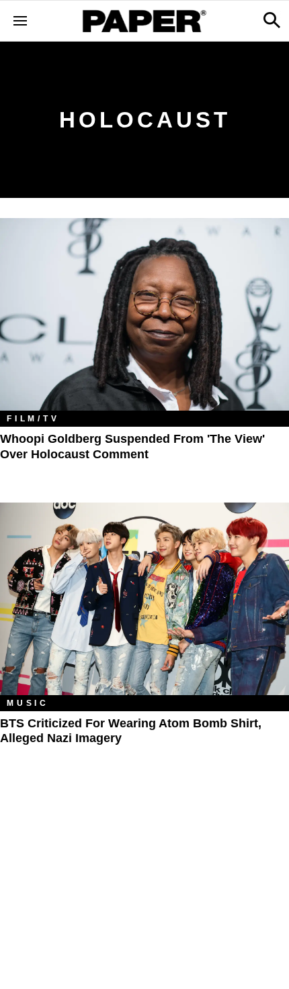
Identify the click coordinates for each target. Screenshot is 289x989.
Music (28, 703)
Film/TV (33, 418)
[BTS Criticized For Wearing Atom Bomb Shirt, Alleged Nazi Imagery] (144, 599)
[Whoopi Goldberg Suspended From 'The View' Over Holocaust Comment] (144, 314)
